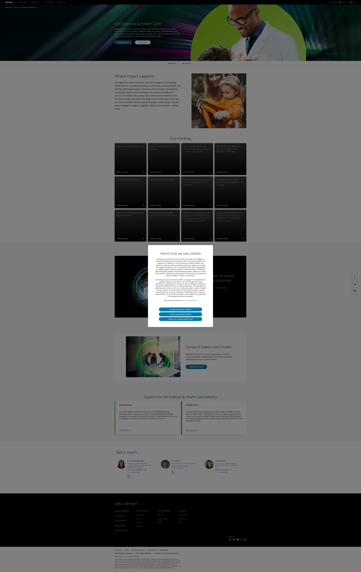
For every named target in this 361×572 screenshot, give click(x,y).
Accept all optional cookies (180, 309)
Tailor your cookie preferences (180, 319)
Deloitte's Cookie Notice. (188, 300)
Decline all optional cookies (180, 314)
